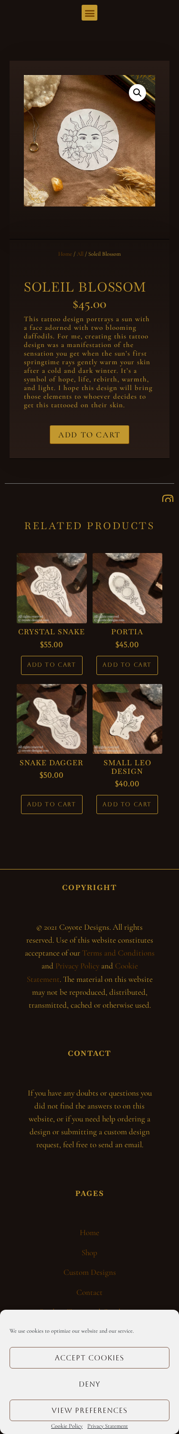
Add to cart (89, 435)
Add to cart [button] (51, 665)
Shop (89, 1253)
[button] (89, 13)
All (80, 253)
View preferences (89, 1410)
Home (65, 253)
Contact (89, 1292)
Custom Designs (89, 1272)
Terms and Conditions (118, 953)
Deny (89, 1384)
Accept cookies (89, 1358)
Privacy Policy (77, 966)
